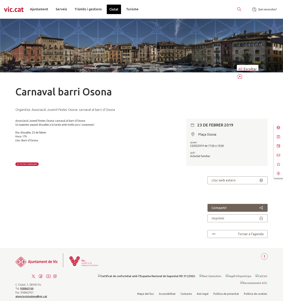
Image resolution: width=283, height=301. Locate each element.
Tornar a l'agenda (251, 234)
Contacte (186, 293)
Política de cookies (255, 293)
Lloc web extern (224, 180)
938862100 (26, 288)
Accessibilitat (167, 293)
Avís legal (202, 293)
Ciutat (28, 66)
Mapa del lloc (145, 293)
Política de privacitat (226, 293)
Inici (17, 66)
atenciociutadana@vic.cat (31, 296)
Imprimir (218, 218)
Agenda (39, 66)
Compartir (219, 208)
